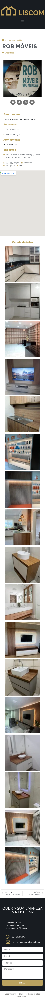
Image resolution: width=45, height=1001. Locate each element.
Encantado (9, 53)
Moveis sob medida (13, 40)
